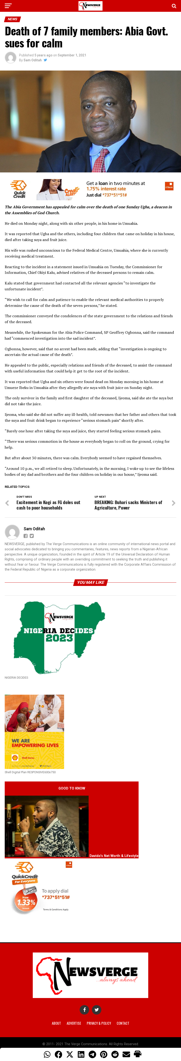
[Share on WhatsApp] (47, 1054)
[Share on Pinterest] (104, 1054)
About (56, 1023)
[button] (137, 1054)
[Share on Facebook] (58, 1054)
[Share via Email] (126, 1054)
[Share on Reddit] (115, 1054)
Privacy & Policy (99, 1023)
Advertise (74, 1023)
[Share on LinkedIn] (81, 1054)
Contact (123, 1023)
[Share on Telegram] (92, 1054)
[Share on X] (70, 1054)
